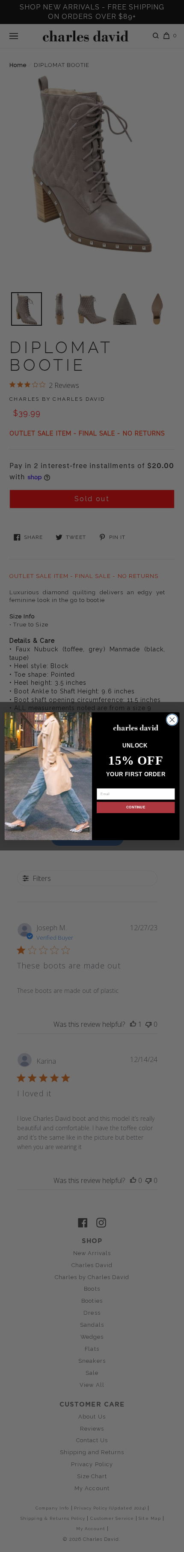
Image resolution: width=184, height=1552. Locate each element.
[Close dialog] (172, 719)
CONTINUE (135, 807)
